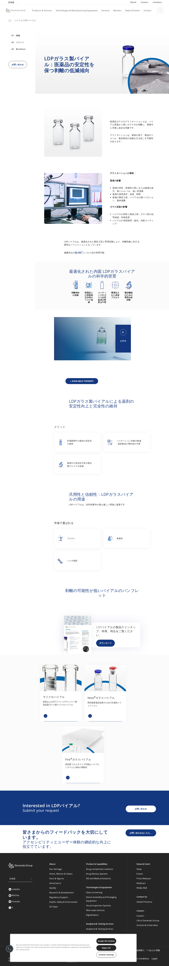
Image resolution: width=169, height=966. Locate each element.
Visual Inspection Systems (98, 905)
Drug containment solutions (99, 869)
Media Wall (142, 888)
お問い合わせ (141, 808)
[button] (9, 949)
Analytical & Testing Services (99, 929)
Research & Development (61, 892)
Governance (55, 883)
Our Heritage (55, 869)
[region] (73, 948)
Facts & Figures (56, 878)
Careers (145, 2)
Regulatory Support (58, 897)
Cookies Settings (106, 955)
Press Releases (144, 878)
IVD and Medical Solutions (98, 878)
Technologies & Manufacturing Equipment (77, 10)
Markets (117, 10)
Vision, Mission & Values (60, 873)
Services (105, 10)
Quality (52, 888)
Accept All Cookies (106, 941)
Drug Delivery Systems (97, 873)
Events (140, 873)
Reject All (106, 948)
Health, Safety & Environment (63, 902)
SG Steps (53, 906)
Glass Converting (94, 892)
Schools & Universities (147, 925)
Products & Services (42, 10)
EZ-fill (79, 252)
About (133, 2)
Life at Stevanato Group (148, 920)
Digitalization (92, 915)
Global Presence (144, 901)
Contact (147, 10)
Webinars (141, 883)
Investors (157, 2)
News (139, 869)
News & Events (132, 10)
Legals (154, 958)
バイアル (18, 20)
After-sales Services (95, 910)
